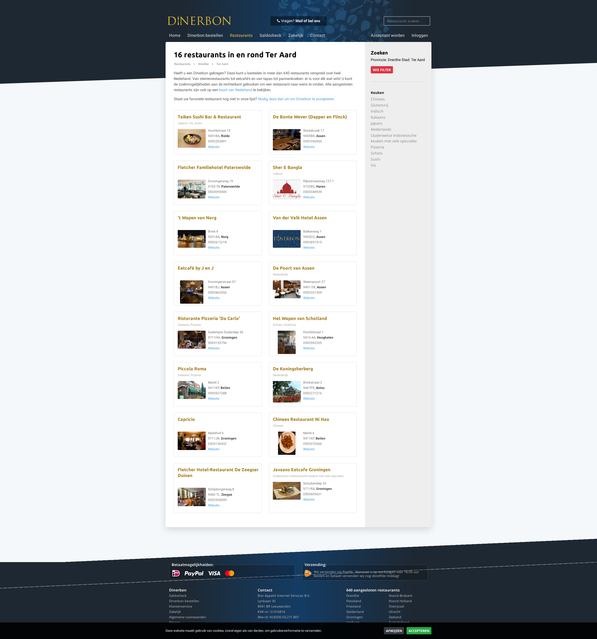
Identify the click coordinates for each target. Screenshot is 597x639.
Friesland (353, 606)
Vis (373, 165)
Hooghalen (325, 338)
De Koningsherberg (293, 368)
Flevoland (353, 601)
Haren (320, 187)
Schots (377, 153)
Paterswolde (230, 187)
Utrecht (394, 611)
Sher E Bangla (287, 167)
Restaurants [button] (241, 35)
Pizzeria (377, 147)
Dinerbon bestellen (205, 35)
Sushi (375, 159)
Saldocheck (270, 35)
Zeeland (395, 617)
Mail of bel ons (307, 21)
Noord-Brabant (400, 595)
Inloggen (420, 35)
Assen (320, 136)
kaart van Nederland (235, 90)
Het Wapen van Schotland (300, 318)
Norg (224, 237)
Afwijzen (394, 631)
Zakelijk (295, 35)
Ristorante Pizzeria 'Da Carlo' (209, 318)
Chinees (378, 99)
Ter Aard (222, 64)
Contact (317, 35)
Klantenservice (180, 606)
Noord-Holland (400, 601)
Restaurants (182, 64)
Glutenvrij (379, 105)
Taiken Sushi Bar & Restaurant (209, 116)
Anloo (320, 388)
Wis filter (382, 70)
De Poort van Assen (293, 268)
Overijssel (396, 606)
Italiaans (378, 117)
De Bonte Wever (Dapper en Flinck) (310, 116)
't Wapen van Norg (197, 217)
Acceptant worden (388, 35)
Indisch (377, 111)
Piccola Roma (192, 368)
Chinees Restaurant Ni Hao (301, 419)
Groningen (229, 338)
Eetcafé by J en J (196, 268)
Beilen (225, 388)
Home (174, 35)
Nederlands (381, 129)
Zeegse (226, 495)
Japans (376, 123)
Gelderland (355, 611)
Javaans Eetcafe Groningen (301, 469)
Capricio (186, 419)
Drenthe (203, 64)
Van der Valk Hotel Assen (300, 217)
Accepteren (419, 631)
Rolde (225, 136)
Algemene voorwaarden (187, 617)
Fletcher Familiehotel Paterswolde (214, 167)
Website (213, 147)
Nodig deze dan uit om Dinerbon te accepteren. (296, 99)
